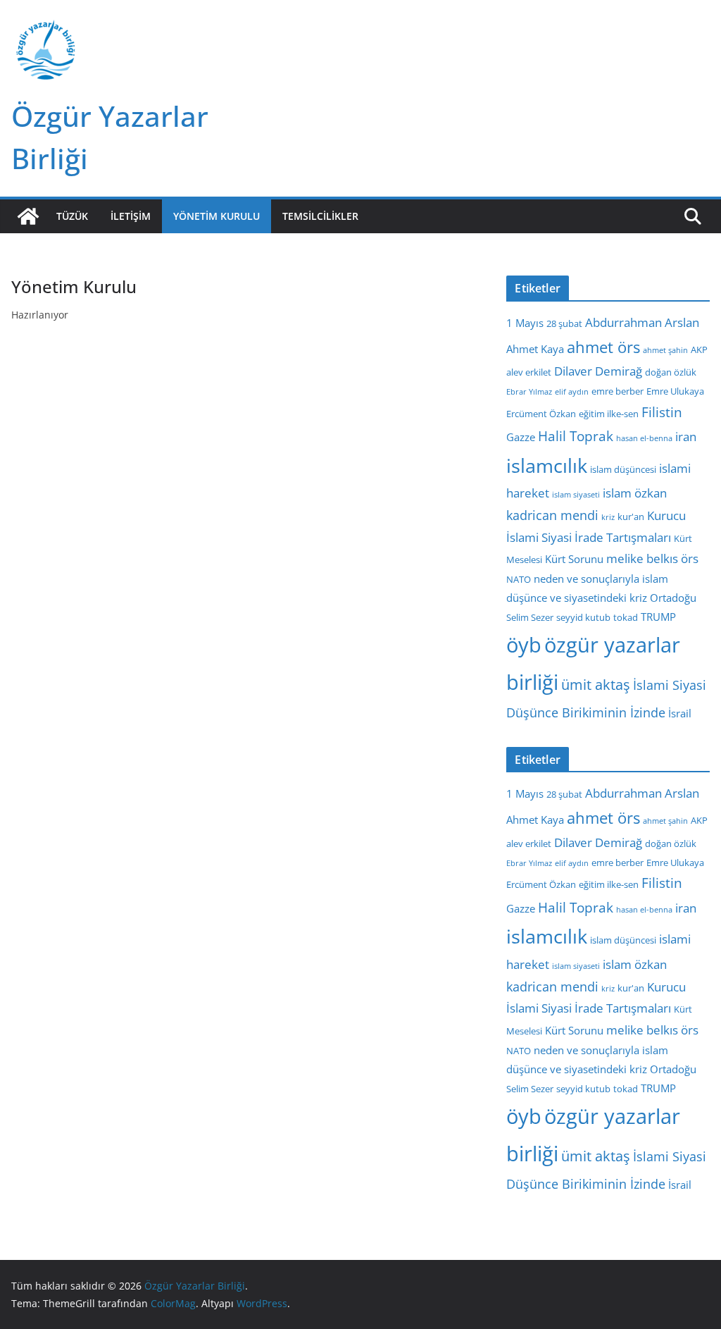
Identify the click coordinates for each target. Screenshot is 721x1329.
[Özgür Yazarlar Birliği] (28, 216)
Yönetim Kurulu (216, 216)
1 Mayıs (525, 323)
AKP (699, 349)
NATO (518, 579)
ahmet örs (603, 347)
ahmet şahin (665, 350)
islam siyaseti (576, 495)
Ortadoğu (673, 598)
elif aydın (572, 392)
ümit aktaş (595, 684)
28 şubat (564, 323)
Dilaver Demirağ (598, 371)
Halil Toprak (575, 436)
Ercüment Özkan (541, 413)
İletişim (131, 216)
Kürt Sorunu (574, 559)
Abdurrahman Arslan (642, 322)
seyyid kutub (583, 617)
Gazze (520, 437)
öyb (523, 644)
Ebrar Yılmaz (529, 392)
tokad (625, 617)
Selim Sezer (529, 617)
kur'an (630, 516)
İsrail (679, 713)
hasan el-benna (644, 438)
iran (685, 436)
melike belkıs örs (652, 558)
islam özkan (635, 493)
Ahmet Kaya (535, 349)
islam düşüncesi (623, 469)
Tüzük (72, 216)
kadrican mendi (552, 515)
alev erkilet (528, 372)
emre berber (617, 391)
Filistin (661, 412)
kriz (608, 517)
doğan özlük (670, 372)
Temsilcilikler (320, 216)
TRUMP (658, 617)
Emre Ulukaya (675, 391)
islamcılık (546, 465)
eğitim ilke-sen (609, 413)
